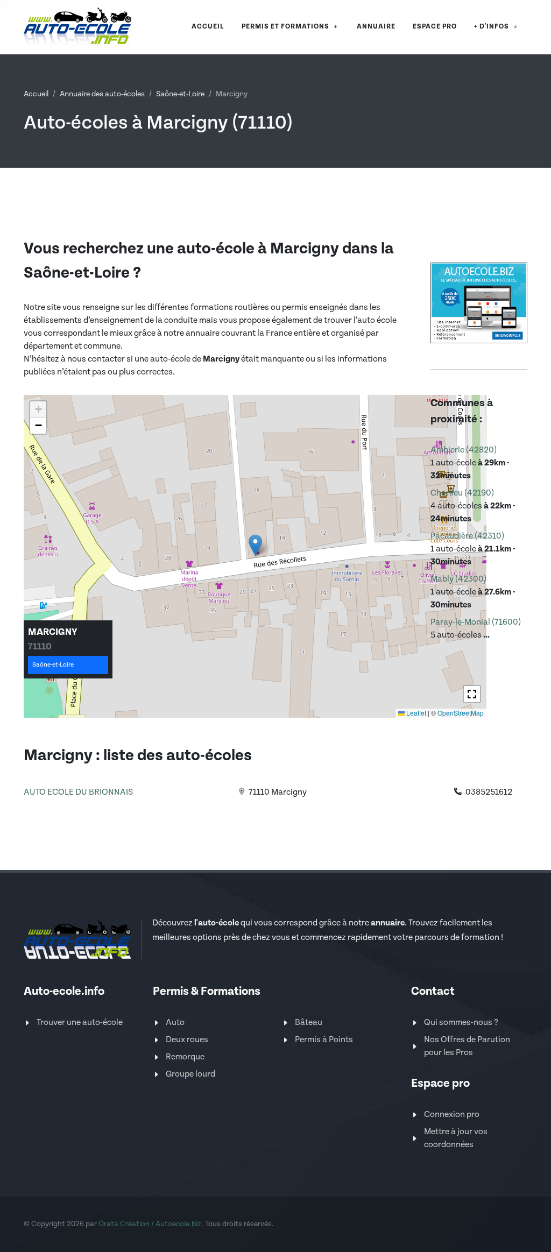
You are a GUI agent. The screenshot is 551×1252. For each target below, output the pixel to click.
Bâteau (308, 1022)
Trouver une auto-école (80, 1022)
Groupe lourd (190, 1074)
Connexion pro (451, 1114)
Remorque (185, 1057)
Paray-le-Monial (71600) (475, 622)
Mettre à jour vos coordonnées (456, 1138)
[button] (255, 545)
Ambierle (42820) (463, 450)
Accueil (36, 94)
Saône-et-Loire (180, 94)
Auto (175, 1022)
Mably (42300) (458, 579)
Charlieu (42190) (462, 493)
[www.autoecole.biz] (478, 302)
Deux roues (187, 1040)
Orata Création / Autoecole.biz (149, 1224)
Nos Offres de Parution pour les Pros (467, 1046)
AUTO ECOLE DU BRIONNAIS (78, 792)
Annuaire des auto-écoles (102, 94)
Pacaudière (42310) (467, 536)
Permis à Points (324, 1040)
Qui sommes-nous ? (461, 1022)
